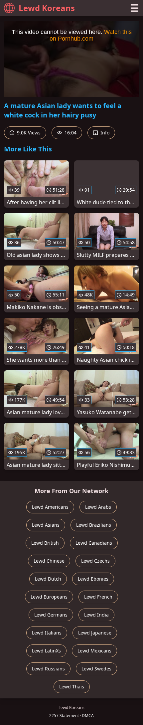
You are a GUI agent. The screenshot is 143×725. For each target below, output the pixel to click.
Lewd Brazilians (93, 525)
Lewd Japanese (94, 633)
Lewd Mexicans (94, 650)
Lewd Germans (51, 615)
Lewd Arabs (98, 507)
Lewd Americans (50, 507)
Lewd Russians (48, 668)
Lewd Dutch (48, 579)
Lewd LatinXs (46, 650)
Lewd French (98, 597)
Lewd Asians (46, 525)
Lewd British (45, 543)
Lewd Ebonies (93, 579)
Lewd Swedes (96, 668)
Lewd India (96, 615)
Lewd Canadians (93, 543)
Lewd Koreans (47, 7)
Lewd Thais (71, 686)
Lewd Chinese (49, 561)
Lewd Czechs (95, 561)
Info (104, 132)
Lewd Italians (47, 633)
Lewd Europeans (49, 597)
